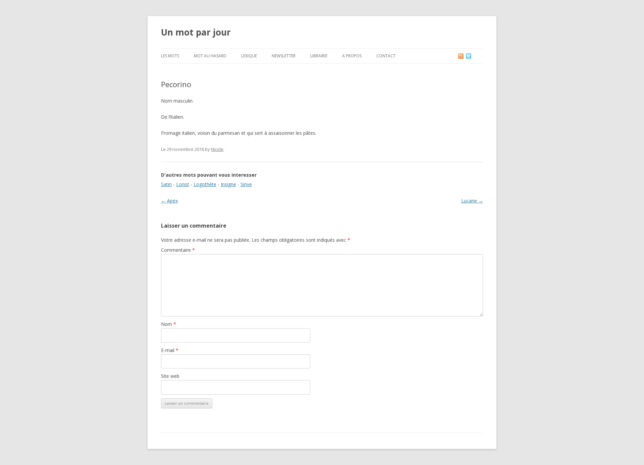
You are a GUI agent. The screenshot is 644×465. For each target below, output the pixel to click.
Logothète (205, 184)
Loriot (182, 184)
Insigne (228, 184)
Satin (166, 184)
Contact (385, 56)
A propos (352, 56)
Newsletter (284, 56)
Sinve (246, 184)
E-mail (169, 350)
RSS (461, 56)
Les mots (170, 56)
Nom (168, 324)
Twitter (474, 56)
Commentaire (178, 250)
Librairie (318, 56)
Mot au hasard (210, 56)
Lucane (472, 200)
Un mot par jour (196, 32)
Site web (170, 376)
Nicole (217, 149)
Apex (169, 200)
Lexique (249, 56)
